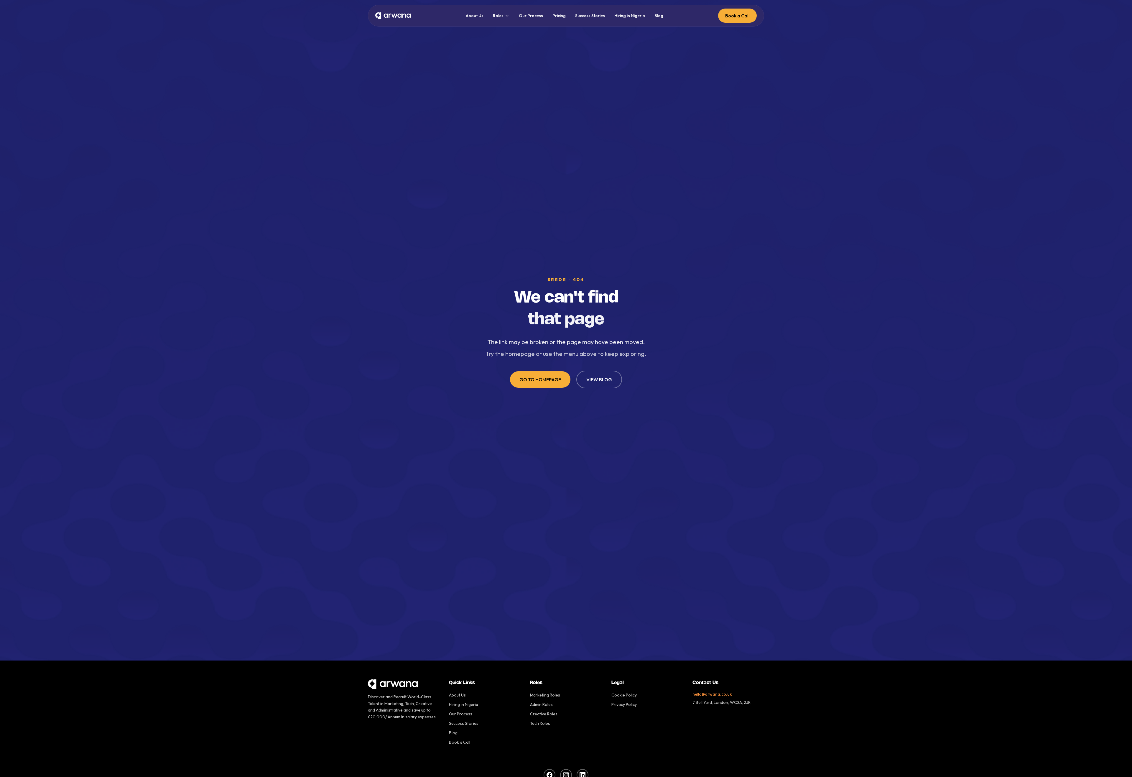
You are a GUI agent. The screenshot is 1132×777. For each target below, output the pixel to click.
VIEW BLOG (599, 379)
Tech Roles (540, 723)
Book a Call (737, 16)
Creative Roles (543, 714)
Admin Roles (541, 704)
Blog (658, 15)
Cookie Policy (624, 695)
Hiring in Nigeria (629, 15)
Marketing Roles (545, 695)
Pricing (559, 15)
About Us (474, 15)
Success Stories (590, 15)
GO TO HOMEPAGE (540, 379)
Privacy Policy (624, 704)
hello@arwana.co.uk (712, 694)
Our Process (531, 15)
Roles (498, 15)
